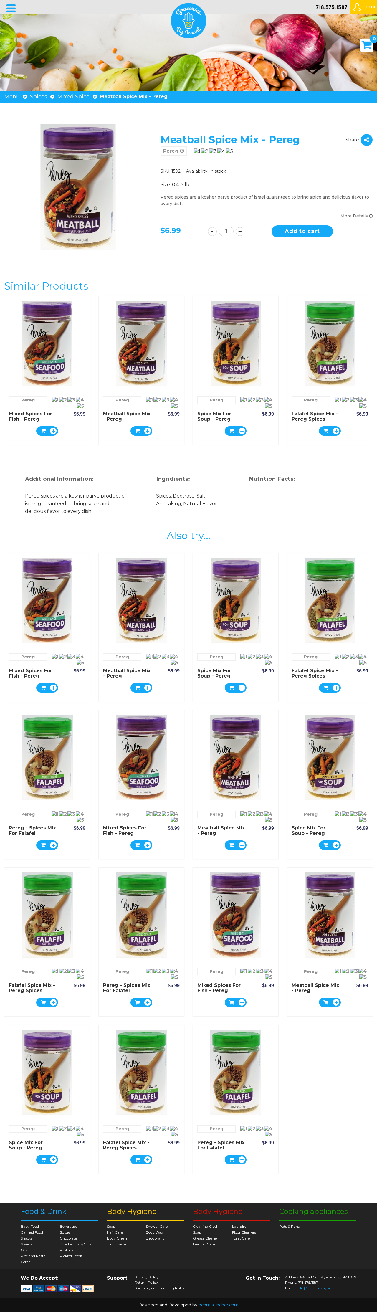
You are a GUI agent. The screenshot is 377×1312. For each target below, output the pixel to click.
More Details (354, 216)
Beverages (68, 1226)
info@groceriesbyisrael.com (320, 1288)
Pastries (66, 1250)
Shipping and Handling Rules (159, 1288)
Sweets (26, 1244)
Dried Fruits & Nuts (76, 1244)
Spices (38, 96)
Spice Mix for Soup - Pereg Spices (214, 419)
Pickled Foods (71, 1256)
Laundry (239, 1226)
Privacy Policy (147, 1277)
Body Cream (117, 1238)
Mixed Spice (73, 96)
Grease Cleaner (205, 1238)
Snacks (26, 1238)
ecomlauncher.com (219, 1305)
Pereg (171, 151)
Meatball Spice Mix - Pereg (127, 416)
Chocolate (68, 1238)
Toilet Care (241, 1238)
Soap (111, 1226)
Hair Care (115, 1232)
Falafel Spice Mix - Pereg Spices (315, 416)
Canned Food (32, 1232)
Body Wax (154, 1232)
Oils (24, 1250)
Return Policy (146, 1282)
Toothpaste (116, 1244)
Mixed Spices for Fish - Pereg (30, 416)
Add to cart (302, 231)
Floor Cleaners (244, 1232)
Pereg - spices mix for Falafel (32, 830)
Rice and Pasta (33, 1256)
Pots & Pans (289, 1226)
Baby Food (30, 1226)
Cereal (26, 1262)
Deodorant (155, 1238)
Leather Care (204, 1244)
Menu (12, 96)
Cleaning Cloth (206, 1226)
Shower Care (157, 1226)
